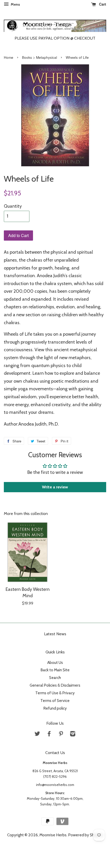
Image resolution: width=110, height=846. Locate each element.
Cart (102, 4)
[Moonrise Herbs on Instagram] (72, 734)
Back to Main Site (55, 669)
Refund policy (55, 708)
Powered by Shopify (85, 834)
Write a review (55, 487)
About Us (55, 662)
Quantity (13, 206)
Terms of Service (55, 700)
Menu (15, 4)
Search (55, 677)
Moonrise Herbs (53, 834)
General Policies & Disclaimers (55, 685)
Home (8, 57)
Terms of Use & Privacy (55, 692)
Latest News (55, 633)
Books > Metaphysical (39, 57)
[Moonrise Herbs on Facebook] (49, 734)
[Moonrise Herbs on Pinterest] (61, 734)
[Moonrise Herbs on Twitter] (37, 734)
